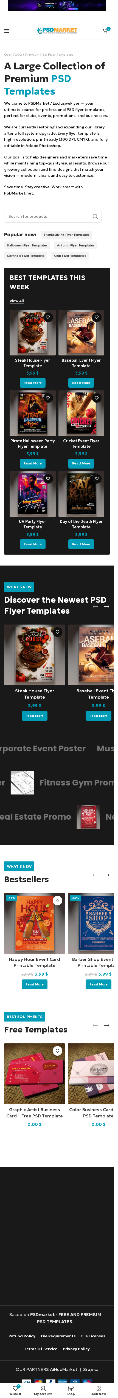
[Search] (95, 216)
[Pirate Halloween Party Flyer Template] (33, 413)
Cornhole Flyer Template (25, 256)
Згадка (91, 1369)
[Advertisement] (59, 1237)
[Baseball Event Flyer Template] (81, 333)
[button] (95, 606)
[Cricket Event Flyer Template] (81, 413)
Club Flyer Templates (70, 256)
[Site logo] (57, 30)
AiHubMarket (63, 1369)
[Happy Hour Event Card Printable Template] (34, 923)
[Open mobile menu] (6, 30)
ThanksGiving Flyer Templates (66, 235)
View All (17, 301)
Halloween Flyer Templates (27, 245)
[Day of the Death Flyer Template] (81, 494)
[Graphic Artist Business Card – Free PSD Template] (34, 1073)
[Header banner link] (57, 5)
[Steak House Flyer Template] (33, 333)
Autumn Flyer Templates (75, 245)
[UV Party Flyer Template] (33, 494)
